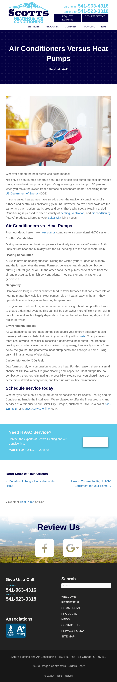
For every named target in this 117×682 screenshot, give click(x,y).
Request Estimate (67, 18)
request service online (36, 408)
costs (82, 336)
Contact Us (70, 625)
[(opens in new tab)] (44, 548)
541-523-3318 (86, 11)
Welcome (68, 596)
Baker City (54, 217)
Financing (89, 26)
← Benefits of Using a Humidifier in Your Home (31, 483)
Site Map (68, 636)
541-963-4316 (86, 6)
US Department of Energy (22, 193)
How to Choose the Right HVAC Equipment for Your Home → (91, 483)
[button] (42, 26)
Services (34, 26)
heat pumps (48, 232)
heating (65, 213)
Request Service (95, 16)
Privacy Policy (73, 630)
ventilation (78, 213)
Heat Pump (27, 501)
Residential (70, 602)
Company (70, 26)
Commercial (71, 608)
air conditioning (101, 213)
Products (52, 26)
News (102, 26)
